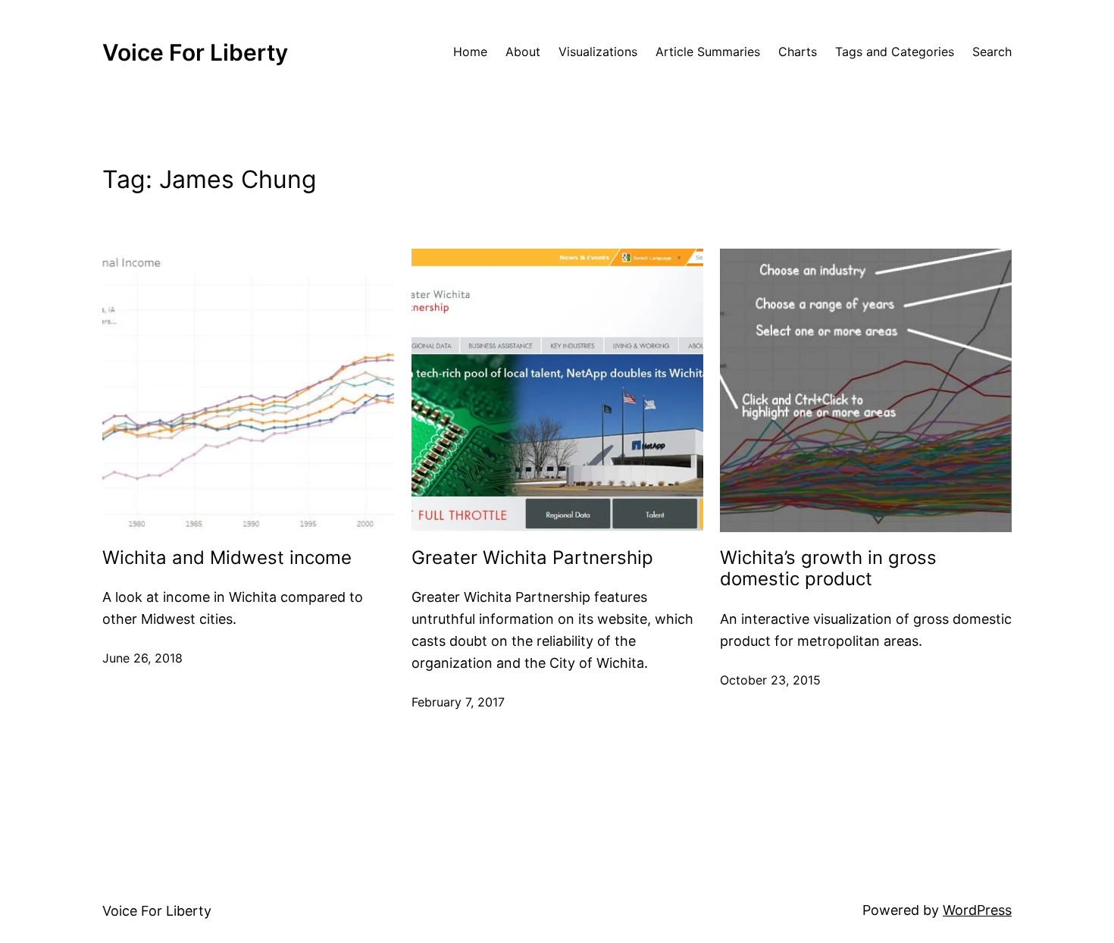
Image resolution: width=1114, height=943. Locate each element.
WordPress (977, 910)
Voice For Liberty (195, 52)
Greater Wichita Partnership (532, 558)
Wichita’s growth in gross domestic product (828, 569)
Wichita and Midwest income (227, 558)
